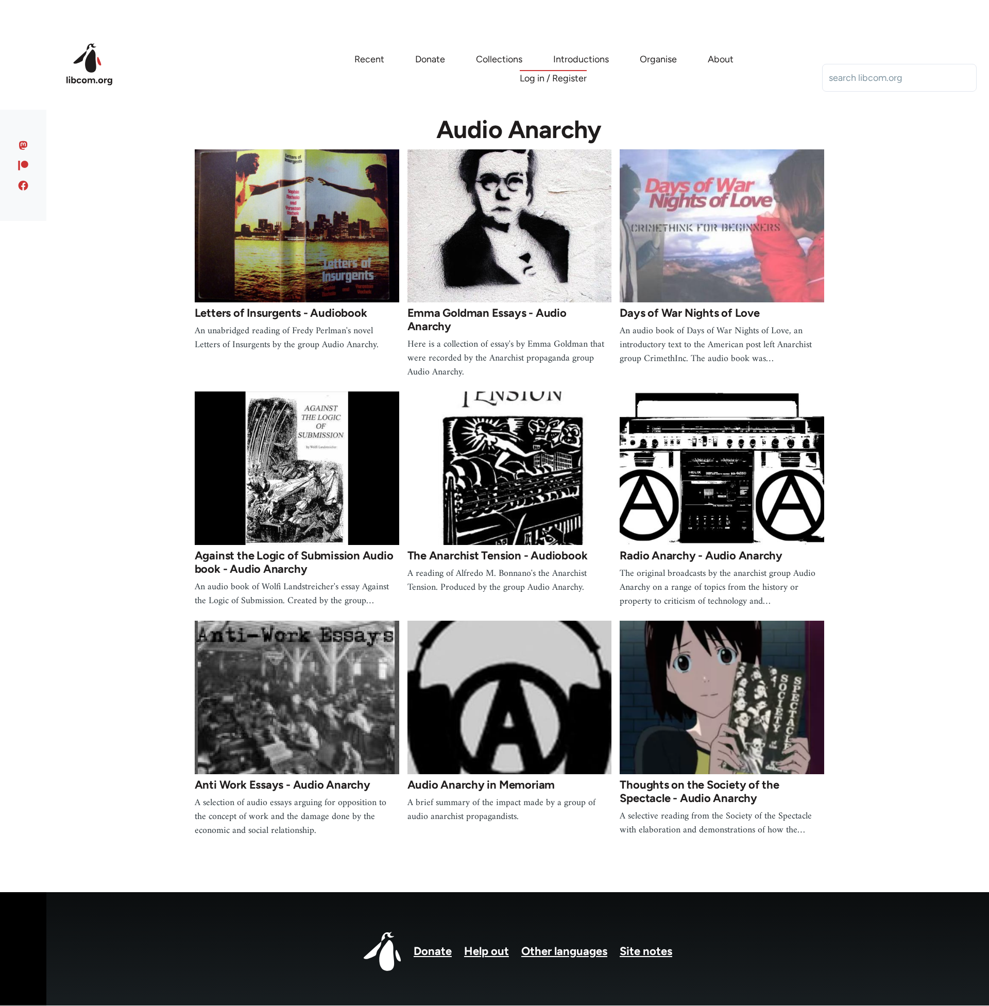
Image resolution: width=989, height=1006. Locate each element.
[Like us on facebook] (23, 185)
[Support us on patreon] (23, 165)
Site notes (646, 951)
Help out (486, 951)
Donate (433, 951)
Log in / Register (553, 78)
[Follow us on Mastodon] (23, 145)
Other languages (564, 951)
